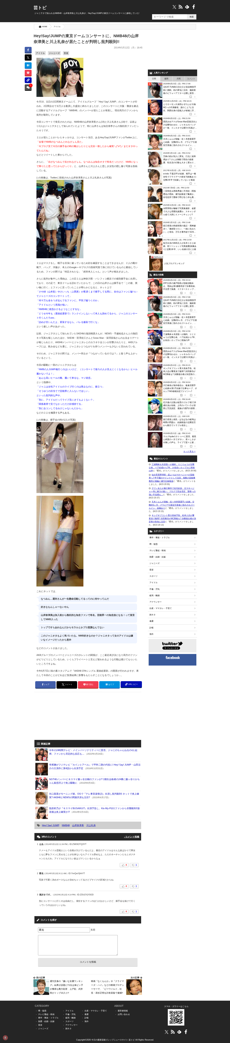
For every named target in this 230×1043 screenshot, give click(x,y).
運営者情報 (123, 1011)
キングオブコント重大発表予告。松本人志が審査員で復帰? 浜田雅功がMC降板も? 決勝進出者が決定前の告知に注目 (172, 518)
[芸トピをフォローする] (174, 7)
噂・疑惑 (153, 544)
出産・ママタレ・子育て (160, 608)
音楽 (66, 53)
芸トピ (40, 7)
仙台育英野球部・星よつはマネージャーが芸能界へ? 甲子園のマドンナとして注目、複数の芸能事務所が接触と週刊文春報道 (172, 478)
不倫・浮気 (154, 589)
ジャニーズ (54, 53)
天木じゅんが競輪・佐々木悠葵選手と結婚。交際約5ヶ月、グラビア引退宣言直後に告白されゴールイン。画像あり (172, 505)
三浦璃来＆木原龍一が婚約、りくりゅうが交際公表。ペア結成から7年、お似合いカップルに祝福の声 (172, 467)
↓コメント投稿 (131, 836)
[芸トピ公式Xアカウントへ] (166, 1032)
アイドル (57, 26)
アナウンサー (155, 602)
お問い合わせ (124, 1014)
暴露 (151, 621)
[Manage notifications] (5, 1037)
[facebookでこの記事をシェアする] (28, 50)
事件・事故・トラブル (159, 537)
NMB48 (66, 825)
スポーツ (153, 576)
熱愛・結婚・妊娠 (157, 557)
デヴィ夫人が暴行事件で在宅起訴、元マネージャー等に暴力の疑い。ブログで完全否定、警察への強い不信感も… (172, 491)
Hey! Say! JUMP (50, 825)
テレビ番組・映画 (157, 550)
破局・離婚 (154, 595)
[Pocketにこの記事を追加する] (28, 73)
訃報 (151, 627)
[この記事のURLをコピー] (28, 80)
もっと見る (189, 451)
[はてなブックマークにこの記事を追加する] (28, 65)
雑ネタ (152, 615)
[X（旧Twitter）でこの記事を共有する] (28, 57)
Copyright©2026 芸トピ (115, 1040)
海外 (151, 634)
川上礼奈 (91, 825)
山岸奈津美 (78, 825)
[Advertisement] (60, 716)
